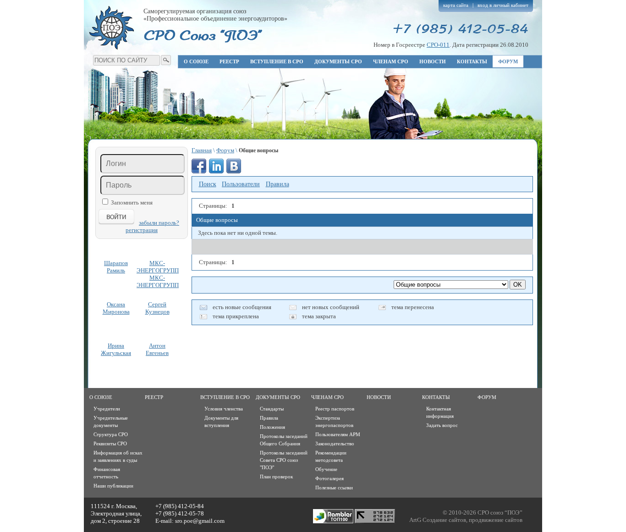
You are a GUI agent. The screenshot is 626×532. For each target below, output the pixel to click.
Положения (272, 427)
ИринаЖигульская (116, 349)
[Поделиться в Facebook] (199, 166)
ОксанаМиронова (116, 308)
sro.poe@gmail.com (200, 520)
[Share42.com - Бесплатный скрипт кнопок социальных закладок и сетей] (251, 166)
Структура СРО (110, 434)
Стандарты (272, 408)
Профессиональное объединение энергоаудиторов (111, 27)
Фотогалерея (329, 478)
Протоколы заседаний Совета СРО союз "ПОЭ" (284, 460)
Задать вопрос (442, 425)
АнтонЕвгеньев (157, 349)
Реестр (229, 61)
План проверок (276, 476)
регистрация (142, 230)
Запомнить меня (132, 202)
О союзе (196, 61)
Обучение (326, 469)
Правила (269, 418)
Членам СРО (390, 61)
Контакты (472, 61)
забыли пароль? (159, 222)
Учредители (106, 408)
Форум (508, 61)
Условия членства (223, 408)
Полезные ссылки (334, 487)
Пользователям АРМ (337, 434)
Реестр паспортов (334, 408)
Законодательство (334, 443)
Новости (432, 61)
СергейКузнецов (157, 308)
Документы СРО (338, 61)
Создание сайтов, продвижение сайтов (472, 519)
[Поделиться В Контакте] (233, 166)
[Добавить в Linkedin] (216, 166)
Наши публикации (113, 485)
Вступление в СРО (276, 61)
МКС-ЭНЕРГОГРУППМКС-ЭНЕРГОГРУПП (157, 274)
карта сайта (455, 5)
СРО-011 (438, 44)
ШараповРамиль (116, 267)
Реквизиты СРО (110, 443)
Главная (202, 150)
